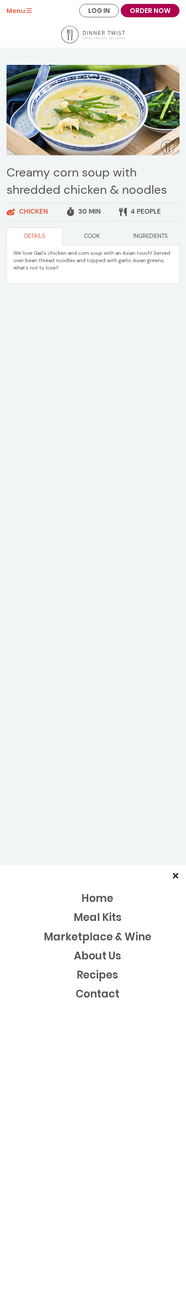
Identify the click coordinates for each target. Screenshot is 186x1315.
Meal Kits (98, 917)
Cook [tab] (92, 236)
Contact (97, 994)
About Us (97, 956)
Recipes (97, 975)
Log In (99, 10)
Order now (150, 10)
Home (97, 898)
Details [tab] (34, 236)
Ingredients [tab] (150, 236)
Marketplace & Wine (97, 937)
